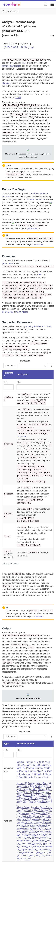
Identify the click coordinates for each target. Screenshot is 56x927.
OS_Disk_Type (29, 837)
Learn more (38, 244)
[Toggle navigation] (52, 4)
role (36, 199)
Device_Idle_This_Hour (37, 810)
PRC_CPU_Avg (41, 762)
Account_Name (35, 783)
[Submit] (44, 366)
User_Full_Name (39, 852)
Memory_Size (29, 828)
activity (18, 97)
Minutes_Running (25, 762)
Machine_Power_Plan (40, 825)
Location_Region (42, 822)
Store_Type (26, 846)
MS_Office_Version (35, 831)
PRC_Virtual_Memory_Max (35, 777)
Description (22, 374)
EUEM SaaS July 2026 (15, 47)
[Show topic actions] (52, 35)
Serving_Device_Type (36, 843)
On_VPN (36, 834)
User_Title (39, 855)
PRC (23, 63)
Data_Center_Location (28, 807)
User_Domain (38, 849)
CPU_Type (28, 801)
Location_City (45, 819)
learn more (33, 229)
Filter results (24, 361)
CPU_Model (22, 312)
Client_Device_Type (26, 795)
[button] (28, 11)
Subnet (36, 846)
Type (6, 744)
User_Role (29, 855)
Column (9, 366)
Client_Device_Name (41, 792)
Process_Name (31, 840)
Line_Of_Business (30, 819)
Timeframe (45, 846)
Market (20, 828)
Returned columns (26, 744)
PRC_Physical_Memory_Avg (34, 768)
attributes (6, 83)
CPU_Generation (38, 798)
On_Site (27, 834)
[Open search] (45, 4)
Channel (27, 792)
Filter (6, 382)
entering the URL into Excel (38, 326)
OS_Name (41, 837)
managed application (11, 66)
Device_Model (28, 816)
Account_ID (22, 783)
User (31, 47)
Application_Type (26, 786)
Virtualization (26, 858)
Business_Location (28, 789)
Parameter (8, 374)
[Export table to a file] (51, 365)
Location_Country (25, 822)
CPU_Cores (7, 312)
